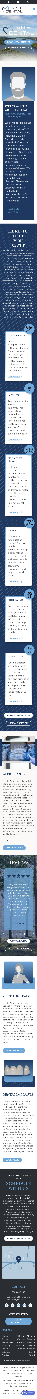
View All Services (18, 723)
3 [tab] (11, 840)
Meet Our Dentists (13, 210)
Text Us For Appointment (18, 1321)
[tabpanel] (18, 899)
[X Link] (12, 1305)
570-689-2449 (18, 1292)
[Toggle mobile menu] (34, 9)
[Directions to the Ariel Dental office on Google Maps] (8, 2)
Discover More (14, 848)
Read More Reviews (18, 949)
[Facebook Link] (7, 1305)
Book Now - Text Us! (18, 42)
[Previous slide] (4, 933)
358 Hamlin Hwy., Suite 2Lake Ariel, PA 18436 (18, 1298)
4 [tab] (24, 934)
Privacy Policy (16, 1393)
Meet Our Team (14, 1050)
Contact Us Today (18, 48)
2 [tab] (7, 840)
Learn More (12, 1160)
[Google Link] (18, 1305)
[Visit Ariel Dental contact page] (18, 1262)
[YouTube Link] (24, 1305)
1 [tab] (3, 840)
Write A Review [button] (18, 941)
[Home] (12, 9)
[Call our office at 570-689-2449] (28, 2)
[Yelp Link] (30, 1305)
